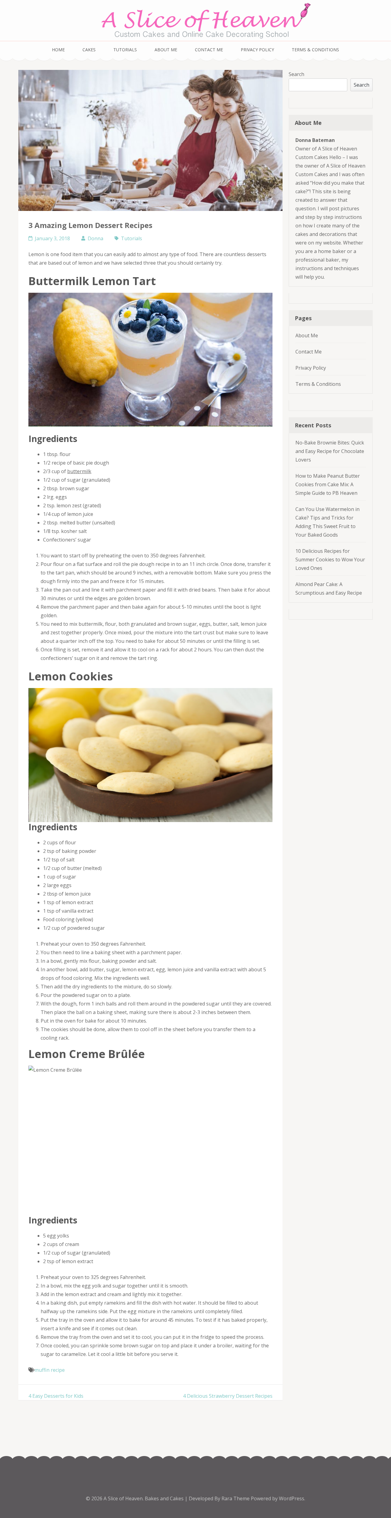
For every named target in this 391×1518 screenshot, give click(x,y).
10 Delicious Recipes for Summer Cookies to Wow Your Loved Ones (330, 559)
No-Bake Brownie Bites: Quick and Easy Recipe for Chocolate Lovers (329, 451)
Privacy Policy (257, 50)
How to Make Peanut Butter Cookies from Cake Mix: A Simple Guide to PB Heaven (327, 484)
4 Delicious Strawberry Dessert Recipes (227, 1396)
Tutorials (125, 50)
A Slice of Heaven (123, 1498)
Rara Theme (236, 1498)
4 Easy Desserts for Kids (55, 1396)
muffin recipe (50, 1370)
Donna (95, 238)
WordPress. (292, 1498)
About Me (166, 50)
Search (296, 74)
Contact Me (209, 50)
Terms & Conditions (315, 50)
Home (58, 50)
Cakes (89, 50)
